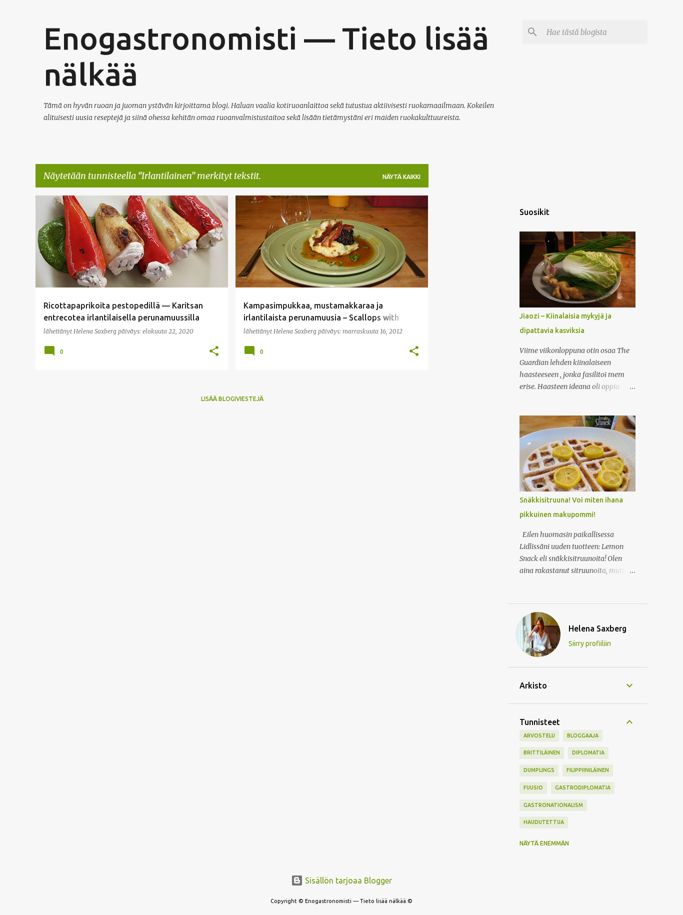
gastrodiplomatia (582, 787)
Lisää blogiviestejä (232, 399)
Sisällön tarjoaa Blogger (347, 880)
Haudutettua (544, 822)
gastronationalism (553, 805)
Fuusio (533, 787)
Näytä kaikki (401, 177)
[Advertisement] (468, 346)
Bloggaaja (582, 735)
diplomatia (588, 753)
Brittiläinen (542, 753)
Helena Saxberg (597, 628)
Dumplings (539, 770)
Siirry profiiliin (589, 644)
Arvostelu (539, 735)
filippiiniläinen (587, 770)
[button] (214, 351)
